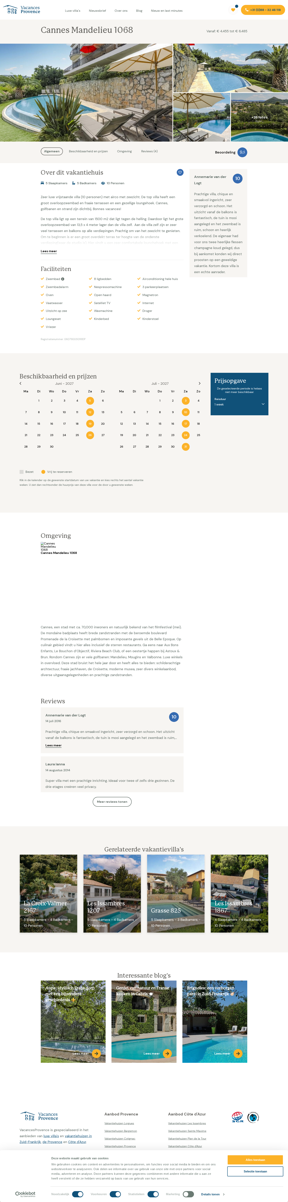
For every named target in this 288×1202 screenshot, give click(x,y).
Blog (139, 11)
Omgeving (124, 151)
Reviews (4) (149, 151)
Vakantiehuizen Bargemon (120, 1131)
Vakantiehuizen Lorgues (119, 1123)
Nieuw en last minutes (167, 11)
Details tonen (210, 1194)
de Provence (52, 1142)
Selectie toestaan (255, 1171)
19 (90, 423)
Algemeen (52, 151)
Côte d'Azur (77, 1142)
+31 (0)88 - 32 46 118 (265, 10)
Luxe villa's (72, 11)
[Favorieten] (233, 10)
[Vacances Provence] (59, 1116)
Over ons (121, 11)
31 (185, 446)
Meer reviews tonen (112, 802)
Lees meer (49, 251)
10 (185, 412)
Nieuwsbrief (97, 11)
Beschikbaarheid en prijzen (88, 151)
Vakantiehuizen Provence (120, 1146)
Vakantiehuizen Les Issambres (187, 1123)
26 (90, 435)
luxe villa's (51, 1136)
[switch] (115, 1194)
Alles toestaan (255, 1159)
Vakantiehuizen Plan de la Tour (187, 1138)
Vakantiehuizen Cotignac (119, 1138)
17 (186, 423)
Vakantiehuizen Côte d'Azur (185, 1146)
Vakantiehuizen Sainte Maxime (187, 1131)
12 (90, 412)
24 (185, 435)
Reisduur (220, 399)
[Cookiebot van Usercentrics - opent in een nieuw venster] (25, 1194)
